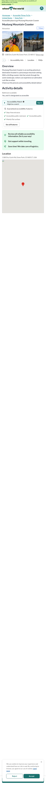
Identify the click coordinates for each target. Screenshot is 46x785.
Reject (14, 776)
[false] (41, 8)
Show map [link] (40, 55)
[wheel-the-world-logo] (13, 8)
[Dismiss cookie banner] (41, 762)
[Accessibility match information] (23, 102)
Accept (31, 776)
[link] (17, 60)
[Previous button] (3, 60)
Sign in (39, 103)
